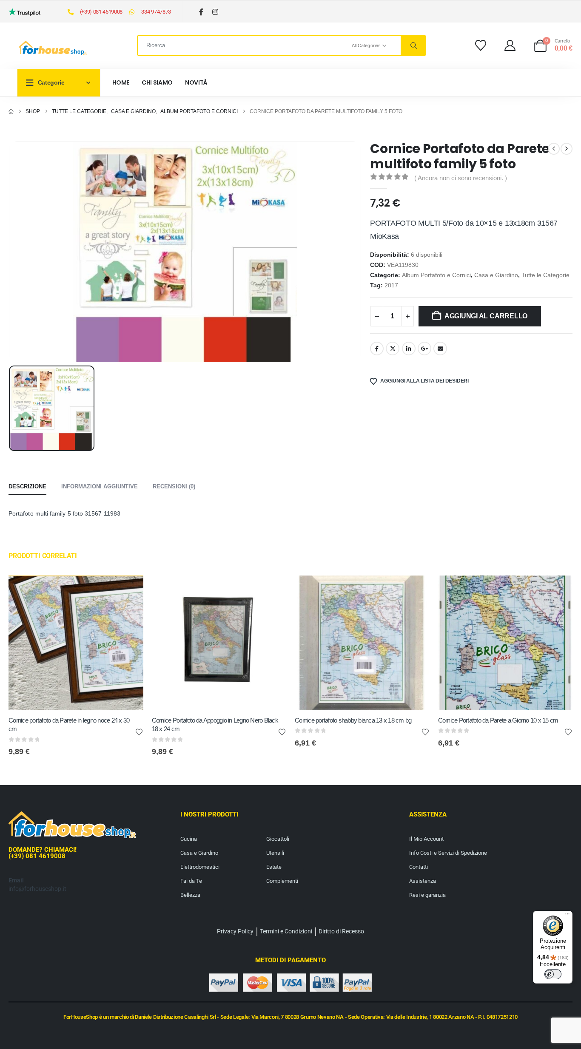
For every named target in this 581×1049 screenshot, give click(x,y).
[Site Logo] (53, 48)
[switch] (552, 974)
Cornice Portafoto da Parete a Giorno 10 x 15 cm (498, 720)
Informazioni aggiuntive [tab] (99, 486)
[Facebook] (201, 12)
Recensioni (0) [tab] (174, 486)
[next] (566, 149)
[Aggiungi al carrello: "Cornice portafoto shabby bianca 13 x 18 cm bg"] (415, 589)
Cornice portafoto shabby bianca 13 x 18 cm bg (353, 720)
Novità (196, 82)
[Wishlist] (480, 45)
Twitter (392, 348)
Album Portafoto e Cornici (436, 275)
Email (440, 348)
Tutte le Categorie (545, 275)
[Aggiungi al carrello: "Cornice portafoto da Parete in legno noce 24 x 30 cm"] (129, 589)
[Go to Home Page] (11, 111)
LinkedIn (409, 348)
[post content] (76, 643)
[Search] (413, 45)
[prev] (554, 149)
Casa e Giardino (496, 275)
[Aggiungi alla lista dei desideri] (139, 731)
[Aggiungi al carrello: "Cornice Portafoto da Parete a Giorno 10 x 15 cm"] (558, 589)
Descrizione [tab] (27, 486)
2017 (391, 285)
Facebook (377, 348)
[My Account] (510, 45)
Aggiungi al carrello (485, 316)
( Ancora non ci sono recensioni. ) (460, 178)
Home (121, 82)
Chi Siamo (157, 82)
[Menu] (567, 916)
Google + (424, 348)
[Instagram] (215, 12)
